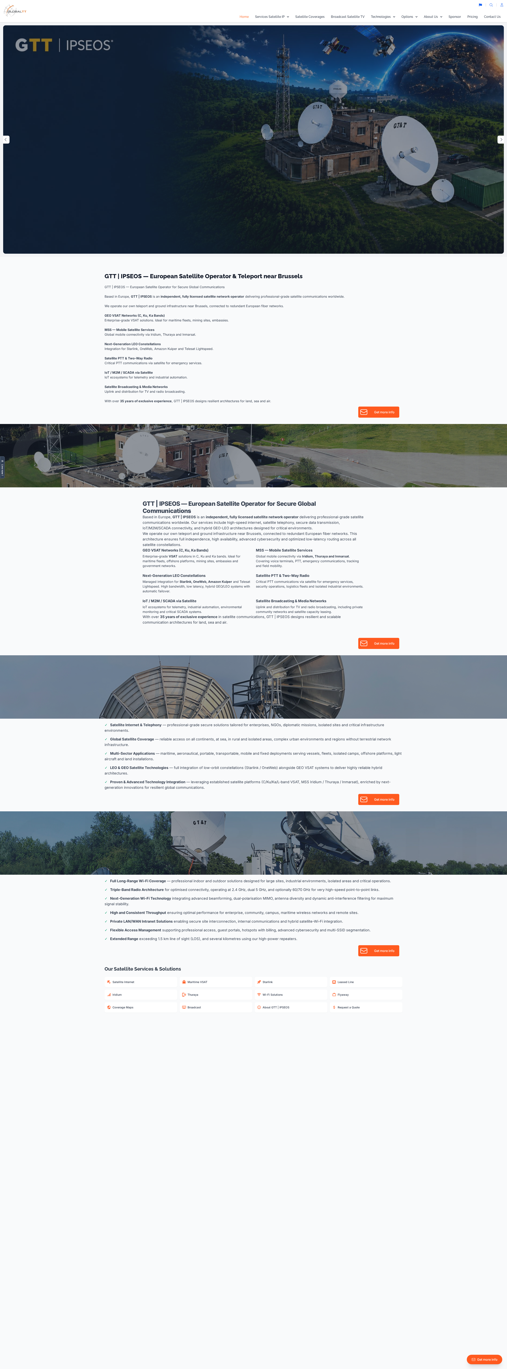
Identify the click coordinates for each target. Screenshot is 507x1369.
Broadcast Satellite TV (348, 17)
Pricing (472, 17)
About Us (431, 17)
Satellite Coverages (310, 17)
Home (244, 17)
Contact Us (492, 17)
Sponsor (455, 17)
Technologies (381, 17)
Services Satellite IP (270, 17)
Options (407, 17)
